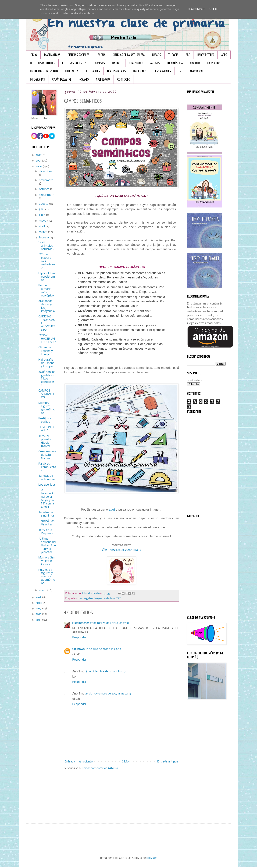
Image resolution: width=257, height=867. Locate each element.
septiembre (46, 195)
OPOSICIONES (197, 71)
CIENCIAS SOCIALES (78, 55)
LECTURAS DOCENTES (74, 63)
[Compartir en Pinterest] (133, 593)
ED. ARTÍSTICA (175, 63)
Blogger (152, 858)
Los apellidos (47, 484)
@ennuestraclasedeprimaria (121, 549)
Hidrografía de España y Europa (46, 363)
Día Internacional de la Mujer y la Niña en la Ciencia (46, 499)
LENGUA (101, 55)
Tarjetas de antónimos (46, 477)
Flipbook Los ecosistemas (46, 277)
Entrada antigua (167, 761)
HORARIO (84, 79)
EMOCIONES (139, 71)
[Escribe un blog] (123, 593)
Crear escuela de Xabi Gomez (47, 455)
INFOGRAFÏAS (37, 79)
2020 (39, 166)
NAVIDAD (195, 63)
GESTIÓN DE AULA (46, 429)
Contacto (123, 79)
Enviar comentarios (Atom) (100, 768)
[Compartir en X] (126, 593)
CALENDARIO (103, 79)
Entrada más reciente (79, 761)
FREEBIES (117, 63)
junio (42, 215)
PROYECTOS (213, 63)
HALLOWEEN (71, 71)
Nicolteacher (80, 623)
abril (42, 226)
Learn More (196, 9)
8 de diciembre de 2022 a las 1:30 (106, 671)
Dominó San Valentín (46, 523)
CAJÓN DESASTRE (61, 79)
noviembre (46, 180)
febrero (44, 237)
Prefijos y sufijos (44, 420)
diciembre (45, 171)
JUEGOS (156, 55)
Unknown (78, 649)
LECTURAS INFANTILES (42, 63)
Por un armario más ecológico (46, 290)
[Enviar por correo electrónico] (119, 593)
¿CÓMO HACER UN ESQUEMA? (47, 339)
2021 (39, 160)
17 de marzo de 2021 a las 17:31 (109, 623)
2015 (39, 620)
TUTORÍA (173, 55)
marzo (43, 232)
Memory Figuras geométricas (46, 408)
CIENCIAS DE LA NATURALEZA (129, 55)
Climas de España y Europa (45, 351)
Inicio (33, 55)
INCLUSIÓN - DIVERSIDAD (44, 71)
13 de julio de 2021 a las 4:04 (103, 649)
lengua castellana (104, 598)
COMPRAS (99, 63)
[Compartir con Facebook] (129, 593)
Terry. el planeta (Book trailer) (44, 441)
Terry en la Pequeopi (45, 531)
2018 (39, 603)
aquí (112, 509)
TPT (180, 71)
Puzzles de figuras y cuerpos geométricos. (46, 576)
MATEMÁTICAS (52, 55)
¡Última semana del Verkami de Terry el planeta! (47, 545)
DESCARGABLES (162, 71)
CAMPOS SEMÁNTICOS (47, 394)
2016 (39, 614)
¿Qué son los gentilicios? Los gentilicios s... (46, 378)
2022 (39, 155)
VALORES (155, 63)
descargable (85, 598)
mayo (43, 221)
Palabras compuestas (47, 467)
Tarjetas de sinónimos (46, 514)
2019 (39, 597)
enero (43, 590)
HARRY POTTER (205, 55)
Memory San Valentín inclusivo (46, 561)
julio (42, 209)
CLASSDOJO (135, 63)
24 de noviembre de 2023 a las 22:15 (108, 693)
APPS (224, 55)
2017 (39, 608)
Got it (213, 9)
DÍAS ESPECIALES (116, 71)
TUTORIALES (93, 71)
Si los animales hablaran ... (46, 246)
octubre (44, 189)
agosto (44, 204)
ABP (188, 55)
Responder (79, 637)
